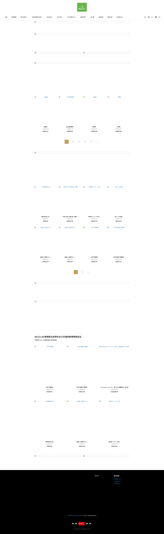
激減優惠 (14, 17)
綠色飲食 (49, 17)
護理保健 (82, 17)
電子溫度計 (24, 17)
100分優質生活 (71, 17)
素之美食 (59, 17)
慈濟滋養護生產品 (37, 17)
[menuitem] (67, 142)
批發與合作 (120, 17)
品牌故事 (100, 17)
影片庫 (92, 17)
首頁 (6, 17)
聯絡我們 (110, 17)
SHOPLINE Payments (85, 529)
